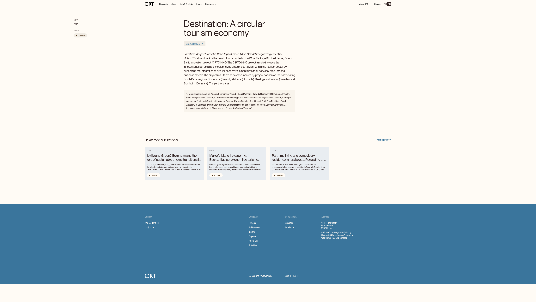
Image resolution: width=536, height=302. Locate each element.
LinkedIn (289, 222)
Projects (252, 222)
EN (389, 4)
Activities (253, 245)
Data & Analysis (186, 4)
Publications (254, 227)
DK (385, 4)
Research (163, 4)
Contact (377, 4)
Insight (252, 231)
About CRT (254, 240)
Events (199, 4)
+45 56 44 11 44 (152, 222)
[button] (210, 4)
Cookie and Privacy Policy (260, 275)
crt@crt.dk (149, 227)
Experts (252, 236)
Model (173, 4)
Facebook (289, 227)
